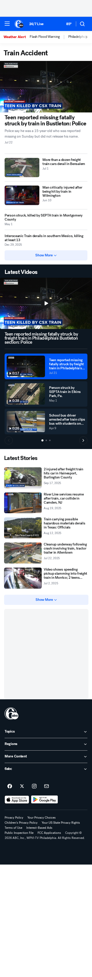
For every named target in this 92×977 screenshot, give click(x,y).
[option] (17, 37)
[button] (7, 24)
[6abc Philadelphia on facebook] (10, 786)
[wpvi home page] (11, 713)
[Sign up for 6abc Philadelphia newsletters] (46, 786)
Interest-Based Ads (39, 827)
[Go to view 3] (50, 440)
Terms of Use (13, 827)
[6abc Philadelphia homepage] (19, 24)
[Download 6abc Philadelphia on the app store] (17, 800)
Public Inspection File (19, 832)
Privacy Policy (14, 817)
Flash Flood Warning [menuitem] (45, 37)
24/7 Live (36, 24)
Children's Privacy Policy (21, 822)
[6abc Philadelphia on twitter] (22, 786)
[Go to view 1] (42, 440)
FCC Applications (49, 832)
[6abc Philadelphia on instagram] (34, 786)
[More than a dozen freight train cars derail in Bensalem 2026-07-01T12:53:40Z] (22, 167)
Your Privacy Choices (41, 817)
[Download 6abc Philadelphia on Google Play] (44, 800)
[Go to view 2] (46, 440)
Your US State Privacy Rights (61, 822)
